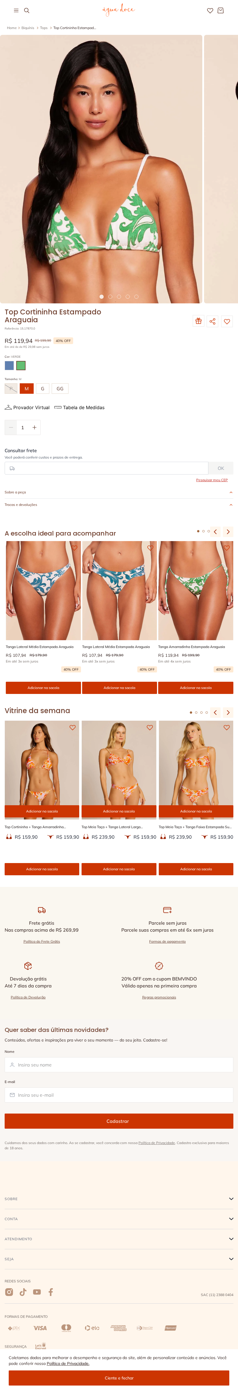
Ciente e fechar (119, 1378)
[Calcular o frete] (220, 468)
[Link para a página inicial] (12, 28)
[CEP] (106, 461)
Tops (44, 28)
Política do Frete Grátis (42, 941)
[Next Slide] (228, 712)
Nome (10, 1052)
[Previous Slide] (215, 712)
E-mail (10, 1082)
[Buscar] (26, 10)
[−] (11, 427)
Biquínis (27, 28)
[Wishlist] (210, 10)
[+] (34, 427)
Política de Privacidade (156, 1143)
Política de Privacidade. (68, 1363)
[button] (9, 365)
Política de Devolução (28, 997)
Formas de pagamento (167, 941)
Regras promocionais (159, 997)
